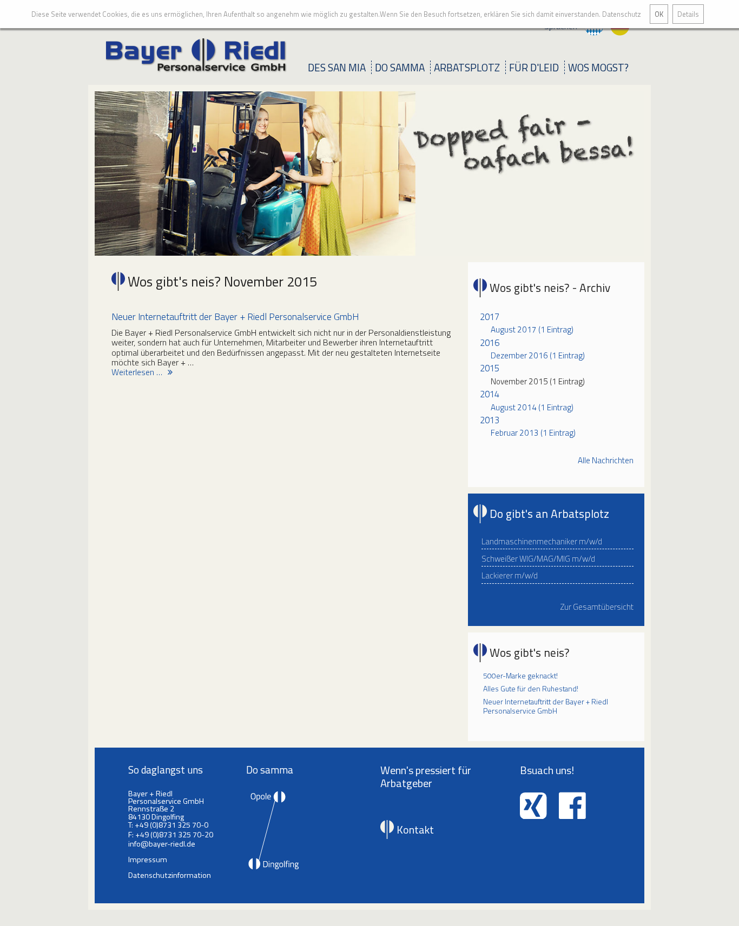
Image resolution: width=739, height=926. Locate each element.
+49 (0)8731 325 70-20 (174, 835)
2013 (489, 420)
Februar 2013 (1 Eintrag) (533, 433)
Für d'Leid (534, 67)
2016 (489, 342)
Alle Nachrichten (606, 460)
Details (688, 14)
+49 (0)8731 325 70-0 (171, 825)
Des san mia (337, 67)
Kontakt (415, 829)
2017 (489, 316)
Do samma (400, 67)
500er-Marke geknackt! (520, 675)
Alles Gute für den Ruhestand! (530, 688)
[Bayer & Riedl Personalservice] (196, 56)
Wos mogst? (598, 67)
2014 (489, 394)
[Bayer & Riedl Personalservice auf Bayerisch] (594, 32)
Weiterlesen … (136, 371)
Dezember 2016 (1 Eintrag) (538, 355)
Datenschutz (621, 14)
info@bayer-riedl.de (161, 844)
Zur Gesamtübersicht (597, 607)
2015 (489, 368)
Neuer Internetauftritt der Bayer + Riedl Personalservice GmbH (235, 316)
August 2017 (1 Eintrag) (532, 329)
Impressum (147, 859)
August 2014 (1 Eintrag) (532, 407)
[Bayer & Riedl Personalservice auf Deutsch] (620, 32)
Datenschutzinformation (169, 875)
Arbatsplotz (467, 67)
